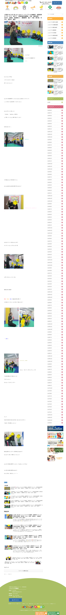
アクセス (41, 603)
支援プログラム (18, 603)
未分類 (6, 482)
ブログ (27, 603)
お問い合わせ (57, 2)
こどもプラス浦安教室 (52, 30)
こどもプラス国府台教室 (52, 27)
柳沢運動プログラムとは (11, 603)
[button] (62, 14)
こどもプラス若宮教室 (52, 38)
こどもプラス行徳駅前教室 (53, 24)
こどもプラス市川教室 (52, 32)
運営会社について (53, 603)
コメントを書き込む (23, 570)
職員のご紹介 (31, 603)
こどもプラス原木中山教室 (53, 22)
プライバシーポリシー (46, 603)
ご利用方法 (23, 603)
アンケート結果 (36, 603)
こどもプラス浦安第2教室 (53, 35)
